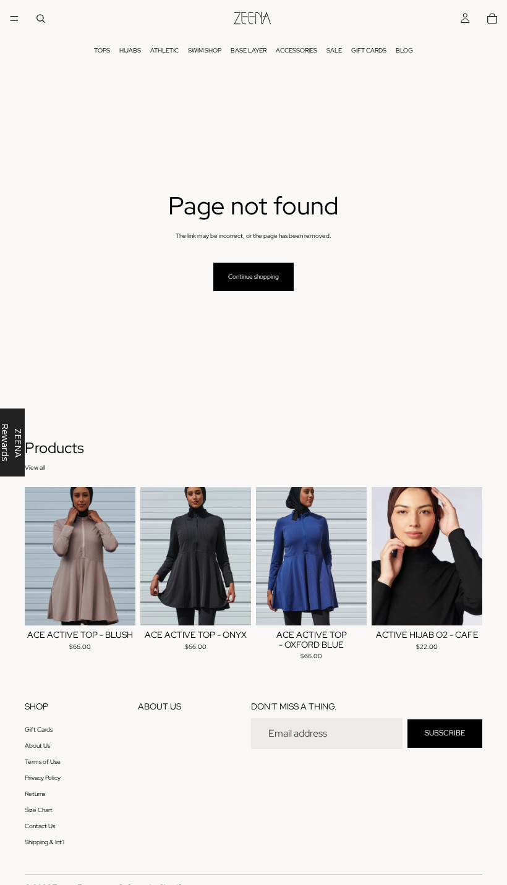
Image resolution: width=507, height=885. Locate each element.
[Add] (463, 606)
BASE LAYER (248, 50)
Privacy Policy (43, 778)
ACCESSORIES (296, 50)
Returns (35, 794)
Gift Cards (39, 730)
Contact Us (40, 827)
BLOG (404, 50)
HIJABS (130, 50)
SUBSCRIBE (445, 734)
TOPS (102, 50)
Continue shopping (253, 277)
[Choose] (116, 606)
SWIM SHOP (204, 50)
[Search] (40, 18)
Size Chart (39, 811)
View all (35, 468)
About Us (37, 746)
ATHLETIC (164, 50)
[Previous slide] (38, 556)
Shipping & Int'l (44, 843)
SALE (334, 50)
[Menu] (14, 18)
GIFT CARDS (368, 50)
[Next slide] (121, 556)
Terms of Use (43, 762)
